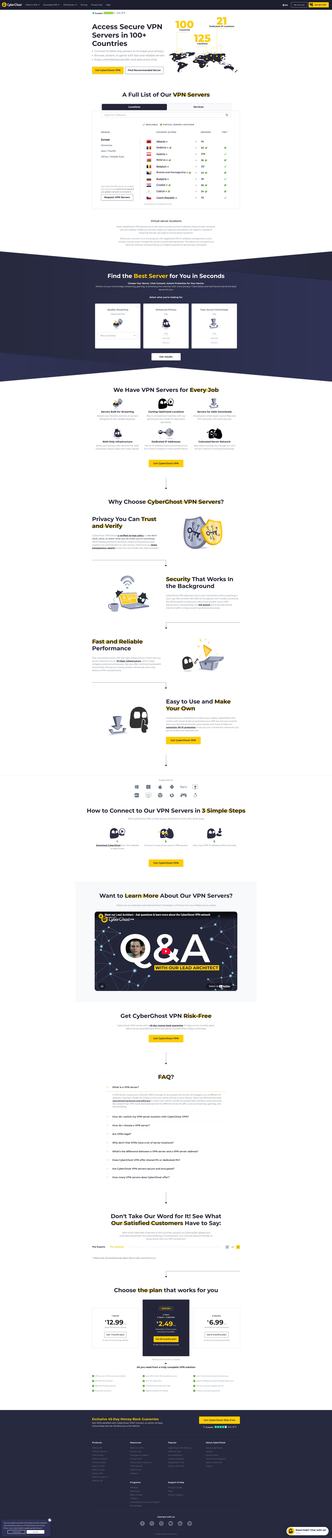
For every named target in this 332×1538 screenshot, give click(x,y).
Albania (160, 141)
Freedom (134, 1498)
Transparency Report (139, 1455)
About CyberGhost (214, 1448)
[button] (166, 1087)
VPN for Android (99, 1459)
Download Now (175, 1455)
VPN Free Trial (174, 1451)
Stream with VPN (176, 1466)
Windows (206, 1381)
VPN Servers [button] (69, 5)
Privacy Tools (136, 1459)
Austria (160, 154)
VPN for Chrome (99, 1451)
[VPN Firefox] (171, 795)
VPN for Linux (98, 1470)
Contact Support (175, 1495)
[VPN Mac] (148, 787)
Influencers (135, 1491)
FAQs (170, 1491)
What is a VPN (136, 1448)
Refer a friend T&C (214, 1462)
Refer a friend (136, 1495)
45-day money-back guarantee (166, 1025)
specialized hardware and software (131, 1101)
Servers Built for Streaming (117, 411)
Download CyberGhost (108, 845)
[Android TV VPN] (195, 787)
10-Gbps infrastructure (129, 661)
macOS (214, 1381)
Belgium (161, 166)
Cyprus (160, 191)
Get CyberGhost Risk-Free (219, 1420)
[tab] (166, 1087)
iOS (226, 1381)
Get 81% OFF (320, 5)
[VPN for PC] (136, 787)
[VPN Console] (183, 795)
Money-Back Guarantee (140, 1462)
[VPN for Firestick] (183, 787)
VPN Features (136, 1466)
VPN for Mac (97, 1455)
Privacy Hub (96, 5)
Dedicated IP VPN (176, 1462)
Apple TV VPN (98, 1466)
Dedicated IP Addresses (166, 441)
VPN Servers (135, 1470)
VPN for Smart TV (100, 1477)
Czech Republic (165, 197)
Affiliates (134, 1487)
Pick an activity (108, 335)
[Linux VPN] (195, 795)
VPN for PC (97, 1448)
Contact (209, 1451)
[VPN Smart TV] (148, 795)
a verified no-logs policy (131, 535)
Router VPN (97, 1473)
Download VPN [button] (50, 5)
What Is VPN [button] (32, 5)
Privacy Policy (212, 1455)
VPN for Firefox (99, 1462)
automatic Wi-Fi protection (181, 727)
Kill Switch (204, 605)
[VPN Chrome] (160, 795)
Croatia (160, 185)
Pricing (84, 5)
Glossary (134, 1473)
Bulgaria (161, 179)
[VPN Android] (171, 787)
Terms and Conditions (216, 1459)
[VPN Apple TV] (136, 795)
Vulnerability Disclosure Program (145, 1502)
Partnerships (136, 1506)
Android (221, 1381)
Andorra (161, 147)
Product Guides (175, 1487)
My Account (299, 5)
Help (108, 5)
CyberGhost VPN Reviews (179, 1448)
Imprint (209, 1466)
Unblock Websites (176, 1459)
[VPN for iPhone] (160, 787)
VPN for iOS (97, 1480)
